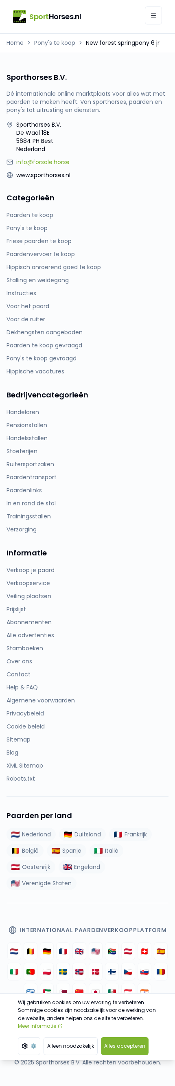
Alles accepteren (124, 1045)
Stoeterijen (22, 451)
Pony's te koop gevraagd (42, 358)
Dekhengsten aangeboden (45, 332)
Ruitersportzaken (30, 464)
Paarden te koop (30, 215)
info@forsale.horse (43, 162)
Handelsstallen (27, 438)
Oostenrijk (36, 867)
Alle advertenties (30, 635)
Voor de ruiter (26, 319)
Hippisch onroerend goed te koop (54, 267)
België (30, 851)
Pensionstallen (27, 425)
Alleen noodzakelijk (70, 1045)
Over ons (19, 661)
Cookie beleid (26, 726)
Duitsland (87, 834)
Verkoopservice (28, 583)
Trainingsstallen (29, 516)
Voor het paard (28, 306)
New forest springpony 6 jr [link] (123, 43)
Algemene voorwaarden (41, 700)
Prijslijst (16, 609)
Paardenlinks (24, 490)
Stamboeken (25, 648)
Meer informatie (37, 1025)
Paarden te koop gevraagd (44, 345)
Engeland (87, 867)
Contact (19, 674)
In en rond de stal (31, 503)
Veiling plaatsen (29, 596)
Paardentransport (32, 477)
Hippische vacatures (35, 371)
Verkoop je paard (31, 570)
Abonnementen (29, 622)
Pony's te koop (54, 43)
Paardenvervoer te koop (41, 254)
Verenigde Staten (47, 883)
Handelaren (23, 412)
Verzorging (22, 529)
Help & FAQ (22, 687)
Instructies (21, 293)
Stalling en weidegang (38, 280)
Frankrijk (136, 834)
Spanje (71, 851)
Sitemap (19, 739)
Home (15, 43)
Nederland (36, 834)
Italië (111, 851)
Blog (12, 752)
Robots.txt (21, 778)
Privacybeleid (25, 713)
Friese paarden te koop (39, 241)
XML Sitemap (25, 765)
